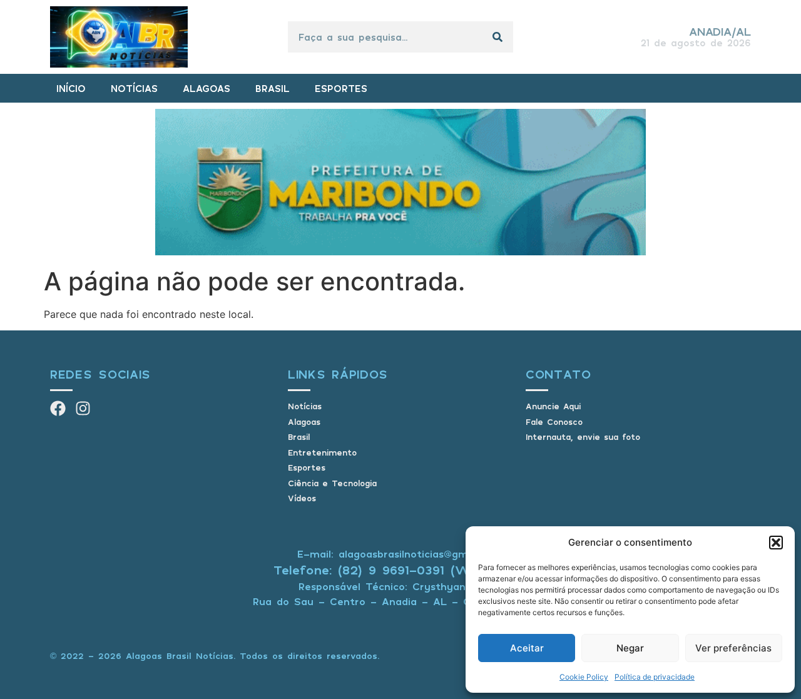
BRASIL (272, 88)
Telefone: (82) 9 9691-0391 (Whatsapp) (400, 570)
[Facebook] (58, 408)
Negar (630, 648)
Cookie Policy (583, 676)
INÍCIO (71, 88)
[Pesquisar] (497, 37)
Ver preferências (733, 648)
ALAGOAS (206, 88)
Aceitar (527, 648)
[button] (776, 542)
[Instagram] (83, 408)
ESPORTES (341, 88)
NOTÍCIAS (134, 88)
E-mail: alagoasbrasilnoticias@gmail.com (400, 554)
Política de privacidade (655, 676)
